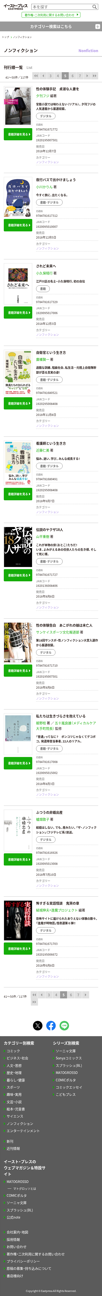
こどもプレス (66, 1094)
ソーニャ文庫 (66, 1050)
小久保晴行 (44, 273)
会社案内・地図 (17, 1232)
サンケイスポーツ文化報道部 (57, 632)
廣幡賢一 (42, 359)
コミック (13, 1050)
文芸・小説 (14, 1101)
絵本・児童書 (16, 1108)
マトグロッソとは (24, 1189)
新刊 (10, 1141)
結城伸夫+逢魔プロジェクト (57, 910)
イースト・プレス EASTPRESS (16, 7)
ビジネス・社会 (17, 1058)
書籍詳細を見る (18, 134)
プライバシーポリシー (23, 1261)
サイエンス (15, 1116)
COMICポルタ (66, 1080)
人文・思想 (14, 1065)
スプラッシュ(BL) (69, 1065)
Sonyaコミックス (69, 1058)
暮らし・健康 (16, 1080)
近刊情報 (13, 1148)
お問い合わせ (17, 1246)
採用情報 (13, 1239)
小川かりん (44, 186)
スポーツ (13, 1087)
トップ (5, 37)
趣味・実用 (14, 1094)
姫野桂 (41, 722)
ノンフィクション (47, 162)
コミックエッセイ (69, 1087)
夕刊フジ (42, 95)
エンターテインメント (23, 1130)
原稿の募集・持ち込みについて (29, 1268)
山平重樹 (42, 536)
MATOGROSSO (67, 1072)
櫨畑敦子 (42, 819)
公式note (13, 1217)
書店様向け (15, 1275)
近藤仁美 (42, 450)
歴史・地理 (14, 1072)
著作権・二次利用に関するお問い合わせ (49, 15)
